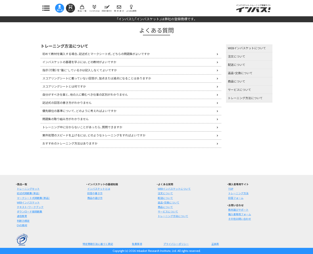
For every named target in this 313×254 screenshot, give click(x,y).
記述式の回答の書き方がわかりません (67, 103)
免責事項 (137, 244)
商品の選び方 (95, 198)
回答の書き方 (95, 193)
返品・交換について (240, 73)
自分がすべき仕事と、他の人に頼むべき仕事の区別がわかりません (85, 94)
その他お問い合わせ (239, 219)
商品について (236, 81)
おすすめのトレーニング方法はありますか (69, 143)
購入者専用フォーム (239, 214)
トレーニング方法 (238, 193)
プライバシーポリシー (176, 244)
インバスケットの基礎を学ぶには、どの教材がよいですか (79, 62)
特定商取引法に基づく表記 (98, 244)
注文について (236, 56)
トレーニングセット (28, 188)
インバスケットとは (98, 188)
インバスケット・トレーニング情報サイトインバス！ (253, 8)
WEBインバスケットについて (247, 48)
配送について (236, 65)
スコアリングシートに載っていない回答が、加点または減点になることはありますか (96, 78)
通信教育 (22, 216)
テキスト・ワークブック (30, 207)
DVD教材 (22, 225)
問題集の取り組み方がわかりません (65, 119)
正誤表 (215, 244)
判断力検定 (23, 221)
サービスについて (239, 90)
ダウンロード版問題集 (29, 211)
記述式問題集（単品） (28, 193)
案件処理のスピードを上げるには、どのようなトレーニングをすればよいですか (93, 135)
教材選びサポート (238, 209)
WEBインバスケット (28, 202)
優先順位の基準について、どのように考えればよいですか (79, 111)
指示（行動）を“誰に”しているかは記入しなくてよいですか (79, 70)
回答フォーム (235, 198)
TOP (230, 188)
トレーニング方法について (245, 98)
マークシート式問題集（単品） (33, 198)
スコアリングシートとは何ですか (64, 86)
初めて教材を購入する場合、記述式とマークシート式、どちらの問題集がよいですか (96, 54)
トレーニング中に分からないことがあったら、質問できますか (82, 127)
